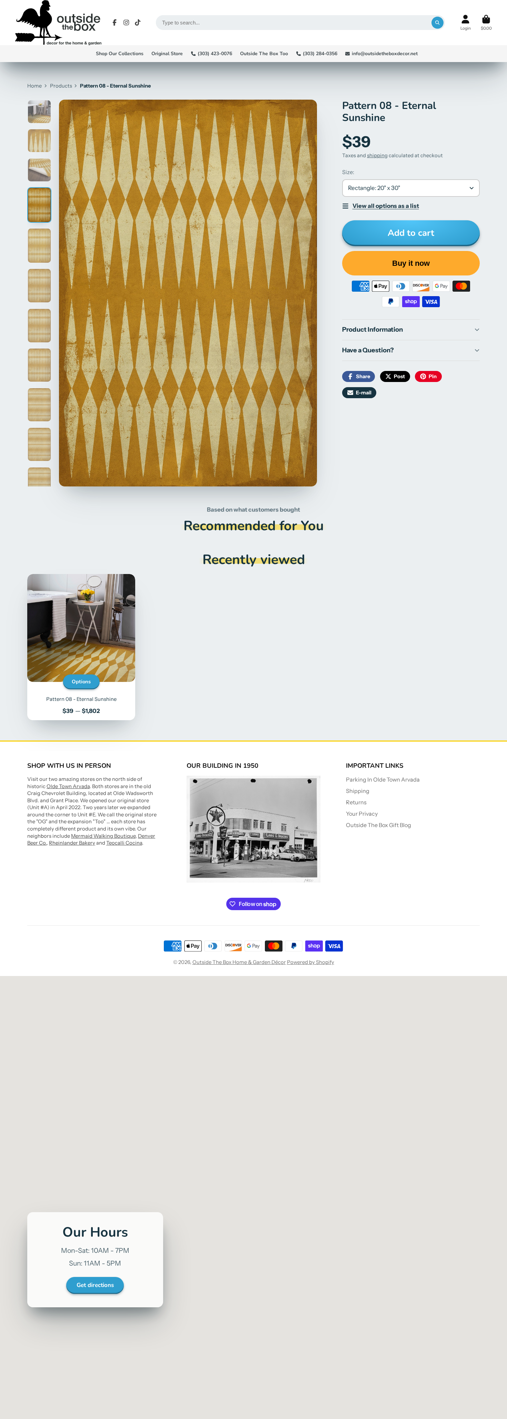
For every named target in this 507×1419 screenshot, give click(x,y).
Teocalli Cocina (124, 843)
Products (61, 86)
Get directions (95, 1285)
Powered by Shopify (310, 962)
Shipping (357, 790)
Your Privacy (362, 813)
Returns (356, 802)
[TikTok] (138, 22)
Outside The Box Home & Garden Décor (239, 962)
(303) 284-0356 (320, 53)
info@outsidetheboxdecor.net (385, 53)
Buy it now (411, 263)
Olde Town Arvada (68, 786)
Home (34, 86)
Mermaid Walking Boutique (103, 836)
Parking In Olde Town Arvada (383, 779)
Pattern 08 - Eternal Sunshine (81, 647)
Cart (486, 23)
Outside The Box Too (264, 53)
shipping (377, 155)
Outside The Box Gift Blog (378, 825)
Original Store (167, 53)
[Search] (437, 23)
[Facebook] (114, 22)
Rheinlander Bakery (72, 843)
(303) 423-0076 (215, 53)
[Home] (58, 22)
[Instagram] (126, 22)
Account (465, 23)
